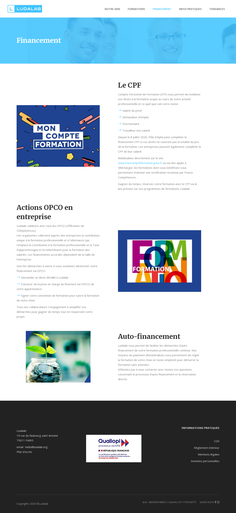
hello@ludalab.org (36, 447)
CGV (216, 441)
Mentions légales (208, 454)
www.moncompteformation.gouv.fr (140, 163)
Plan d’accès (24, 452)
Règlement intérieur (206, 448)
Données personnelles (205, 461)
